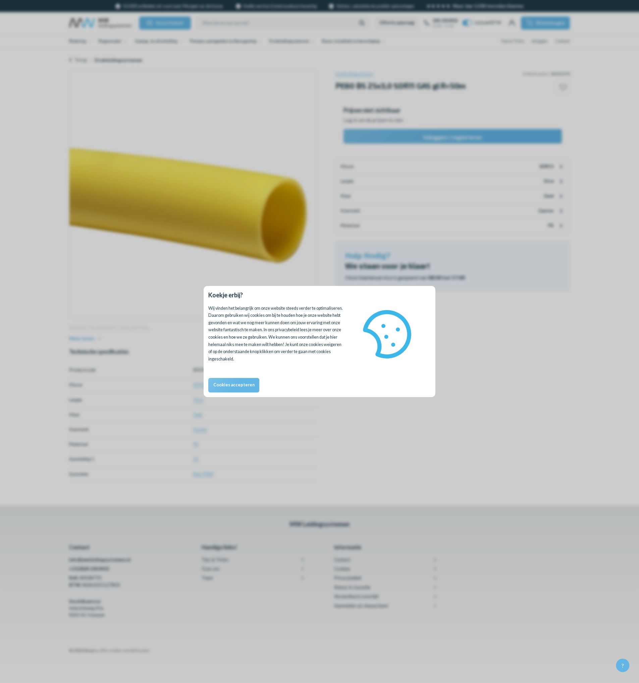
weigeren (332, 344)
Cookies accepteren (234, 384)
